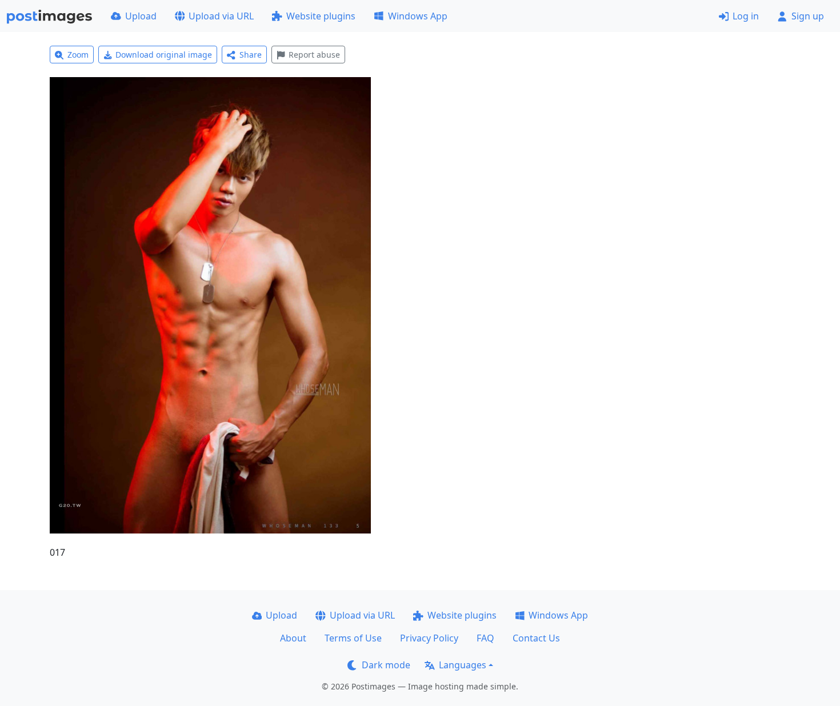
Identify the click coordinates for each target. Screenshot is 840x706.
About (293, 638)
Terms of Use (353, 638)
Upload (141, 16)
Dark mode (386, 665)
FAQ (485, 638)
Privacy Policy (429, 638)
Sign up (807, 16)
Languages (462, 665)
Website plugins (320, 16)
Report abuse (314, 54)
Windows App (417, 16)
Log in (746, 16)
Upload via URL (221, 16)
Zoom (78, 54)
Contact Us (536, 638)
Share (250, 54)
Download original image (163, 54)
